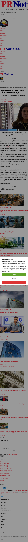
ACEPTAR (14, 274)
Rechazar (14, 282)
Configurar (14, 278)
